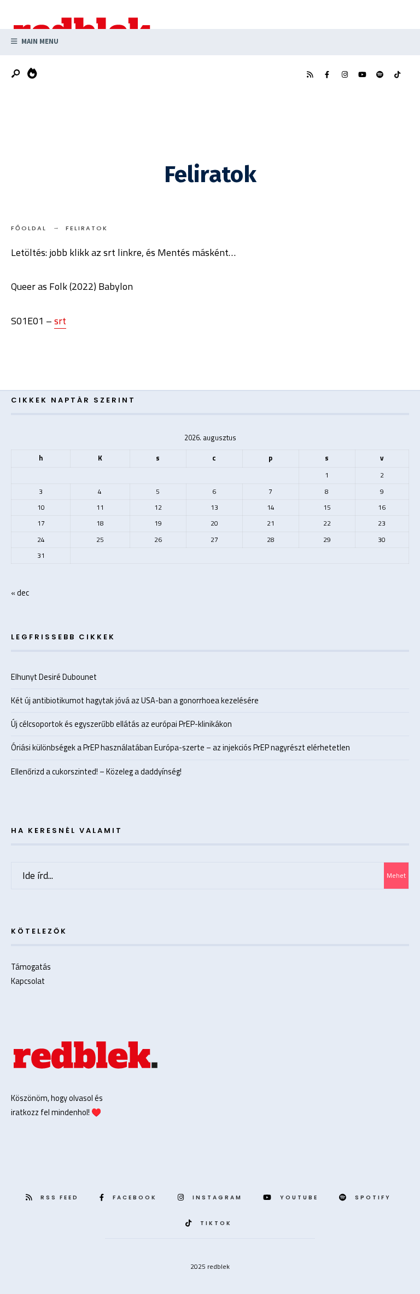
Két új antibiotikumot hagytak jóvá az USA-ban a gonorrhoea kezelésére (135, 700)
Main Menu (39, 41)
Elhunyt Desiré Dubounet (54, 677)
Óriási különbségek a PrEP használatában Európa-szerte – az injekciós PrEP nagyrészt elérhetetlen (180, 747)
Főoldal (28, 228)
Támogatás (31, 966)
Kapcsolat (28, 981)
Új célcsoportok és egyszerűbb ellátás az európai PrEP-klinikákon (121, 724)
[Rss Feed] (309, 75)
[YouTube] (362, 75)
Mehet (396, 875)
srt (60, 320)
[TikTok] (397, 75)
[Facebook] (327, 75)
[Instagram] (344, 75)
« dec (20, 592)
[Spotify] (379, 75)
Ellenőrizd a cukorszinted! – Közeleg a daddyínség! (96, 771)
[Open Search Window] (16, 74)
